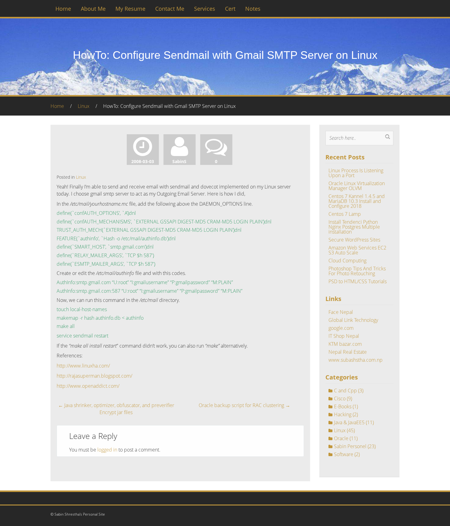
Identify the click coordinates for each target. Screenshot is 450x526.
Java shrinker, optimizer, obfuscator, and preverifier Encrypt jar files (116, 409)
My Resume (130, 8)
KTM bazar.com (345, 344)
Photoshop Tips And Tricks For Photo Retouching (357, 271)
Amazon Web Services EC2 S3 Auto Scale (357, 250)
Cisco (340, 398)
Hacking (342, 414)
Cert (230, 8)
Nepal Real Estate (347, 352)
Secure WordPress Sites (354, 239)
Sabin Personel (350, 446)
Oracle (341, 438)
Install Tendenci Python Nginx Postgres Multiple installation (354, 227)
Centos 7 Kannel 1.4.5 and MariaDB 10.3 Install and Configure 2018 (356, 201)
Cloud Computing (347, 260)
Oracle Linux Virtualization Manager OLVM (356, 186)
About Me (93, 8)
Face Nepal (340, 312)
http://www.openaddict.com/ (88, 386)
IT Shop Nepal (343, 336)
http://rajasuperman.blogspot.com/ (94, 375)
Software (343, 454)
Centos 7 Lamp (344, 214)
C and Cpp (345, 390)
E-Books (342, 406)
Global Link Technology (353, 320)
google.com (341, 328)
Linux (83, 106)
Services (204, 8)
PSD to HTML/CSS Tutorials (357, 281)
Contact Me (169, 8)
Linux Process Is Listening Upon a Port (355, 173)
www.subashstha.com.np (355, 359)
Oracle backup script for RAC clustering (244, 405)
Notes (253, 8)
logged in (107, 449)
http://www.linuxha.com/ (83, 365)
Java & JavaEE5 (349, 422)
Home (63, 8)
